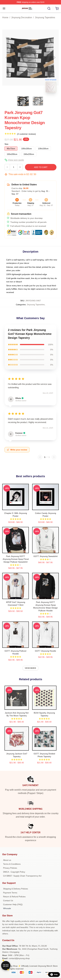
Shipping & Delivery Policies (15, 889)
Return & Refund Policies (14, 896)
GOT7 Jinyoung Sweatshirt (45, 556)
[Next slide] (54, 58)
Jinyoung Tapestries (45, 17)
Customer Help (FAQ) (13, 904)
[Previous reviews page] (40, 457)
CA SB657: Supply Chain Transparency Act (22, 876)
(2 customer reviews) (26, 134)
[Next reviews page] (53, 457)
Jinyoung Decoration (21, 17)
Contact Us (8, 900)
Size (6, 144)
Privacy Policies (10, 868)
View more (30, 668)
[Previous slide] (7, 58)
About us (7, 860)
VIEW (15, 507)
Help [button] (56, 974)
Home (5, 17)
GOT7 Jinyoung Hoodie (45, 651)
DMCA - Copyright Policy (14, 872)
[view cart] (57, 8)
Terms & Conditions (12, 864)
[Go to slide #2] (38, 101)
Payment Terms (10, 893)
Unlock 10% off (6, 965)
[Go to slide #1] (23, 101)
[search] (49, 8)
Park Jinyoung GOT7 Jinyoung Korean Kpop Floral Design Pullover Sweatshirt (16, 559)
